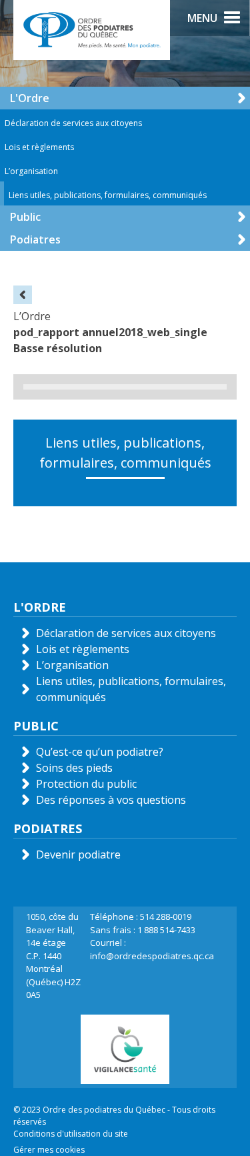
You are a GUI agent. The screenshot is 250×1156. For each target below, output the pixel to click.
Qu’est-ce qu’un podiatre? (99, 751)
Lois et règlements (39, 147)
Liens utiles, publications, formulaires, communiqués (108, 195)
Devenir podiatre (78, 854)
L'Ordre (29, 98)
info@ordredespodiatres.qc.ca (152, 956)
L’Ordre (32, 316)
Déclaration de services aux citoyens (73, 123)
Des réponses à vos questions (111, 799)
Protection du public (86, 783)
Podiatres (35, 239)
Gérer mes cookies (49, 1149)
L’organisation (31, 171)
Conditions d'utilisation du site (70, 1133)
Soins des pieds (74, 767)
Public (25, 216)
